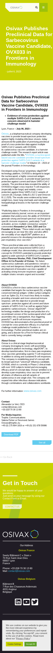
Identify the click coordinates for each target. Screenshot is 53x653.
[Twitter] (35, 602)
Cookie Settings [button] (14, 644)
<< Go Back (6, 457)
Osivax (5, 133)
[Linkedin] (18, 602)
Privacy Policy (23, 638)
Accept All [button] (30, 644)
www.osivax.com (32, 391)
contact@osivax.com (19, 571)
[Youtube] (26, 602)
